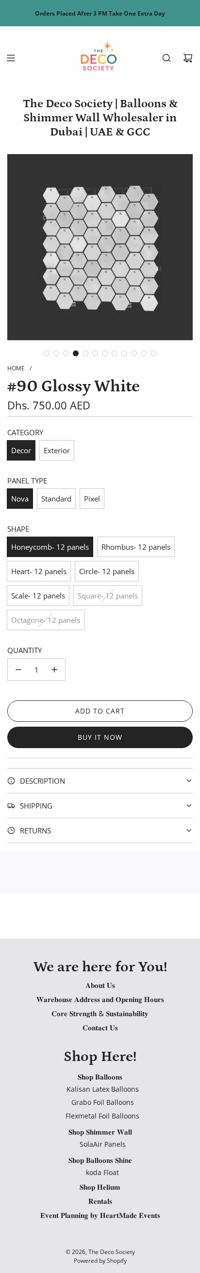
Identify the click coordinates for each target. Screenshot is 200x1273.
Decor (21, 450)
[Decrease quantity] (18, 669)
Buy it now (100, 737)
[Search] (166, 58)
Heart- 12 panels (39, 571)
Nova (20, 498)
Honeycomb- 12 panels (50, 547)
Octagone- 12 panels (45, 620)
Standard (56, 498)
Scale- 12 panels (38, 595)
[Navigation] (10, 58)
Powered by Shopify (100, 1260)
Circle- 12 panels (106, 571)
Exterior (57, 450)
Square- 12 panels (108, 595)
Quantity (24, 650)
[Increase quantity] (54, 669)
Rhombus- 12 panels (135, 547)
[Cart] (188, 58)
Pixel (92, 498)
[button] (47, 353)
